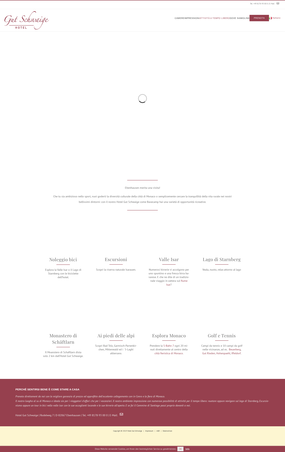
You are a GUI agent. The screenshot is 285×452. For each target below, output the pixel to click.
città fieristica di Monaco (169, 353)
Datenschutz (167, 431)
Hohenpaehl (223, 353)
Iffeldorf (236, 353)
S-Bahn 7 (168, 345)
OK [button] (180, 449)
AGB (158, 431)
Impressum (149, 431)
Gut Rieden (208, 353)
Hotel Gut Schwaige (134, 431)
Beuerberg (235, 349)
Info (188, 449)
